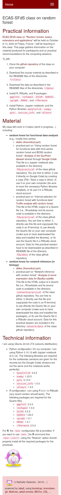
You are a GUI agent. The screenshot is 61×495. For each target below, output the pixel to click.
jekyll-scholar (26, 491)
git (6, 491)
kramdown (49, 488)
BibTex (38, 491)
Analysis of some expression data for (36, 276)
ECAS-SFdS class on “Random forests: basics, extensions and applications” (28, 38)
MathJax (13, 491)
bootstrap (37, 488)
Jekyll (21, 488)
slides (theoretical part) (28, 142)
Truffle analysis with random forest (34, 203)
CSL (45, 491)
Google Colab (49, 159)
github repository (29, 64)
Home (9, 4)
